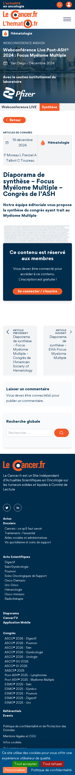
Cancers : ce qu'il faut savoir (23, 528)
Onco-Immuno (14, 594)
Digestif (10, 562)
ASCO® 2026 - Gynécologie (24, 652)
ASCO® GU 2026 (16, 661)
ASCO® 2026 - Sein (18, 647)
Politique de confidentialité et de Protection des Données (34, 728)
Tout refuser (52, 764)
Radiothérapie (14, 598)
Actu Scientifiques (16, 556)
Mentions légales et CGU (19, 736)
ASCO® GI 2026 (16, 666)
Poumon (10, 571)
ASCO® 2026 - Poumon (21, 643)
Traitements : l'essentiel (20, 533)
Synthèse (49, 107)
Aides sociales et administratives (26, 537)
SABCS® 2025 (14, 670)
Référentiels (12, 711)
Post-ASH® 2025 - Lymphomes (26, 675)
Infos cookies (12, 742)
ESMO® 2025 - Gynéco (21, 688)
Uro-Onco (11, 585)
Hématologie (13, 589)
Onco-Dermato (15, 580)
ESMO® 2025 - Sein (18, 684)
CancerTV (10, 617)
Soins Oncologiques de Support (26, 575)
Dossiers (9, 523)
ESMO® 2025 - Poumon (21, 693)
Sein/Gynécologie (16, 566)
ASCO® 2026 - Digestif (21, 638)
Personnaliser (15, 770)
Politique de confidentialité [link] (51, 770)
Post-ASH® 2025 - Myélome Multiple (29, 679)
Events (8, 715)
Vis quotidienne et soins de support (28, 542)
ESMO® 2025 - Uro (18, 702)
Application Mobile (17, 622)
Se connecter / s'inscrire (37, 291)
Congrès (9, 633)
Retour (15, 120)
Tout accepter (25, 764)
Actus (7, 518)
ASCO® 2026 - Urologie (21, 656)
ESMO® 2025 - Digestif (21, 698)
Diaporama (11, 613)
